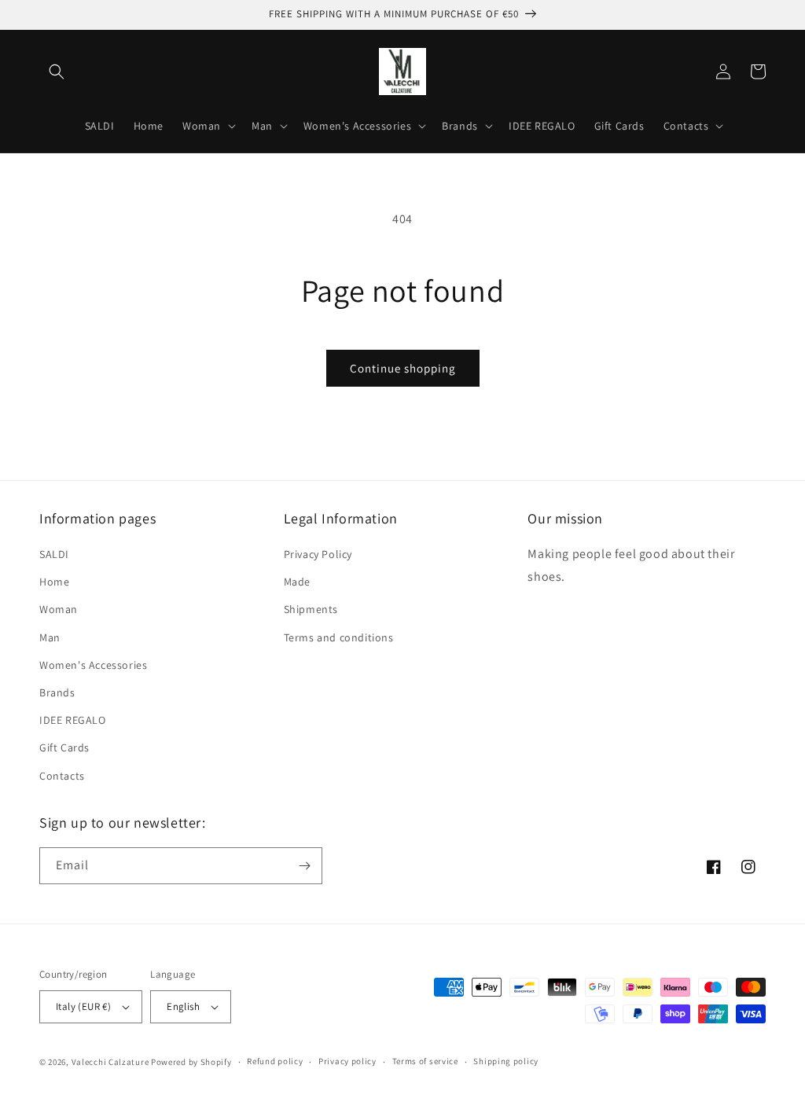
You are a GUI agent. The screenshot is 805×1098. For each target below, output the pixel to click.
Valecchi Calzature (110, 1061)
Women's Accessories (93, 665)
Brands (57, 692)
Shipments (311, 609)
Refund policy (275, 1061)
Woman (58, 609)
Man (50, 637)
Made (297, 582)
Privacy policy (347, 1061)
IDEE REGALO (72, 720)
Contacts (62, 776)
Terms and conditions (339, 637)
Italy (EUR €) (83, 1006)
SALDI (54, 554)
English (183, 1006)
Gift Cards (64, 747)
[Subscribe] (304, 865)
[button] (56, 71)
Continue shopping (403, 368)
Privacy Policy (318, 554)
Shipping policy (506, 1061)
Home (54, 582)
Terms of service (425, 1061)
